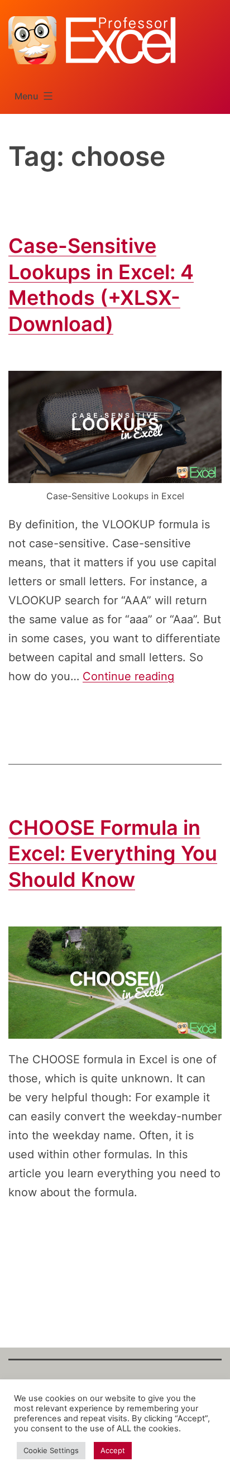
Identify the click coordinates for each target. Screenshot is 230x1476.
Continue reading (128, 676)
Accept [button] (112, 1450)
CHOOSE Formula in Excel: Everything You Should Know (112, 853)
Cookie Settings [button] (51, 1450)
